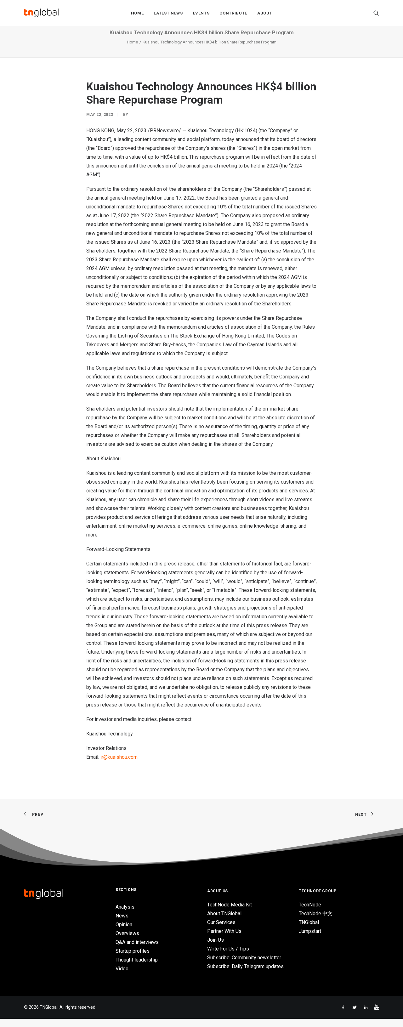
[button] (376, 13)
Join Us (215, 940)
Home (137, 13)
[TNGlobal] (41, 13)
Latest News (168, 13)
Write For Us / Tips (228, 949)
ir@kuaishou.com (119, 757)
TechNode (310, 905)
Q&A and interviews (137, 942)
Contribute (233, 13)
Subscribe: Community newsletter (244, 958)
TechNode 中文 (315, 913)
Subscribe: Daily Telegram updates (245, 966)
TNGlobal (309, 922)
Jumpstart (310, 931)
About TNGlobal (224, 913)
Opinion (124, 925)
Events (201, 13)
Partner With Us (224, 931)
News (122, 916)
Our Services (221, 922)
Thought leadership (137, 960)
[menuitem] (137, 13)
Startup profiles (133, 951)
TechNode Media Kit (229, 905)
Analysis (125, 907)
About (264, 13)
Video (122, 969)
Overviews (127, 933)
